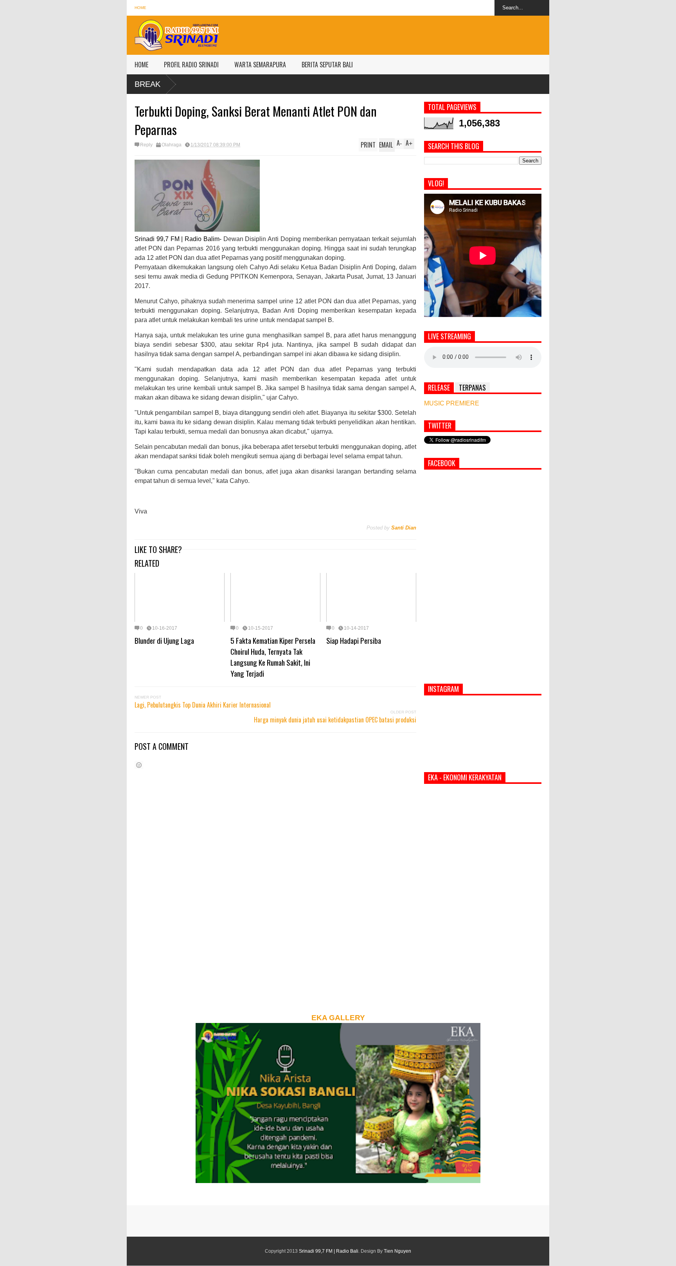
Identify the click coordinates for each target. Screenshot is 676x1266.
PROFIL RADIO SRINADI (191, 64)
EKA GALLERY (338, 1018)
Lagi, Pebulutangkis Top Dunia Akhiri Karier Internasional (203, 705)
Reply (146, 145)
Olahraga (172, 145)
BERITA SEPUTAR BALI (327, 64)
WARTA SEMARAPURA (260, 64)
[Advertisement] (406, 33)
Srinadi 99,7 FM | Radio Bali (328, 1251)
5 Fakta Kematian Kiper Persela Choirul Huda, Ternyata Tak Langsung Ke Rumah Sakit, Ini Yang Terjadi (272, 657)
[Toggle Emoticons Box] (139, 765)
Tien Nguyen (397, 1251)
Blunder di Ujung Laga (164, 640)
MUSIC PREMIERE (451, 403)
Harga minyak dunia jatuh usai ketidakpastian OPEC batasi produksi (335, 719)
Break (147, 84)
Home (140, 7)
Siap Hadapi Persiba (353, 640)
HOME (141, 64)
